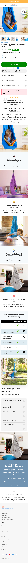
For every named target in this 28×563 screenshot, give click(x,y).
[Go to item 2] (8, 39)
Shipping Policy (5, 546)
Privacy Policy (4, 541)
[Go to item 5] (23, 39)
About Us (3, 549)
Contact (3, 525)
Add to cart (14, 64)
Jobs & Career (4, 534)
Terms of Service (5, 539)
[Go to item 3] (13, 39)
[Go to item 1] (3, 39)
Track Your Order (5, 528)
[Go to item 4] (18, 39)
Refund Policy (4, 544)
